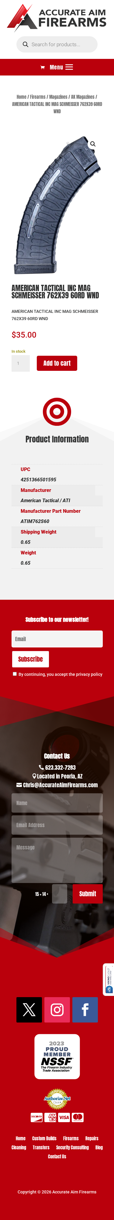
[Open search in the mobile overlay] (57, 44)
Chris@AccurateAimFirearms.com (60, 785)
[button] (93, 144)
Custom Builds (44, 1139)
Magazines (58, 97)
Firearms (38, 97)
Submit (87, 893)
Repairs (91, 1139)
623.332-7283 (60, 767)
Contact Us (57, 1157)
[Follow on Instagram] (57, 1010)
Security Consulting (72, 1148)
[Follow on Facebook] (85, 1010)
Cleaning (19, 1148)
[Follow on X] (29, 1010)
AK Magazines (83, 97)
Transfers (41, 1148)
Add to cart (57, 363)
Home (21, 97)
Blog (99, 1148)
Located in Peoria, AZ (59, 776)
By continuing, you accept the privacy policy (60, 674)
